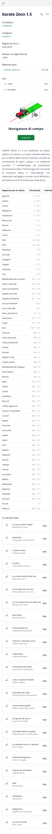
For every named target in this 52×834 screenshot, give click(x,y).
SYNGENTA (7, 26)
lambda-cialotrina (12, 69)
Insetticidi (6, 36)
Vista (46, 83)
